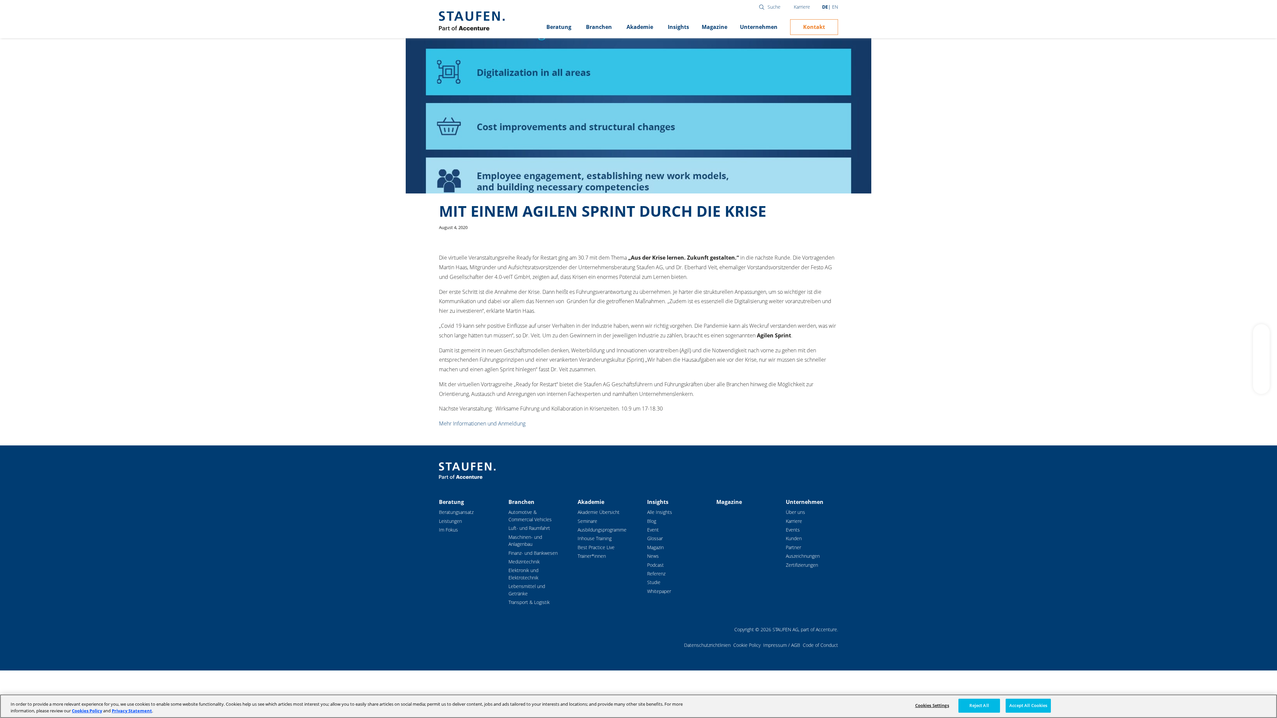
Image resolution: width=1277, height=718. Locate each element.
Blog (651, 521)
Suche (774, 7)
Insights (678, 27)
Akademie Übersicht (599, 512)
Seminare (587, 521)
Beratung (558, 27)
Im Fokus (448, 530)
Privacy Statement (132, 711)
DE (825, 7)
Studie (653, 582)
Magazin (655, 547)
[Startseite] (471, 21)
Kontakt (814, 27)
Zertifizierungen (802, 565)
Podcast (655, 565)
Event (653, 530)
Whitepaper (659, 591)
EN (835, 7)
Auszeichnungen (803, 556)
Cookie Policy (747, 645)
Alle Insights (659, 512)
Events (793, 530)
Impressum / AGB (781, 645)
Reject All (979, 705)
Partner (793, 547)
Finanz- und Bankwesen (533, 553)
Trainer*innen (592, 556)
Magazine (714, 27)
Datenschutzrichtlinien (707, 645)
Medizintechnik (524, 561)
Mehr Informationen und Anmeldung (482, 423)
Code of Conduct (820, 645)
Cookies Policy (87, 711)
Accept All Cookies (1028, 705)
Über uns (795, 512)
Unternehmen (759, 27)
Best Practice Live (596, 547)
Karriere (802, 7)
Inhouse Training (595, 538)
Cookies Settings (932, 705)
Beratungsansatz (456, 512)
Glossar (655, 538)
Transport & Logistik (529, 602)
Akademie (640, 27)
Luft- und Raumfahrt (529, 528)
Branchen (599, 27)
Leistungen (450, 521)
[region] (638, 706)
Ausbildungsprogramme (602, 530)
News (653, 556)
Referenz (656, 573)
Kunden (794, 538)
